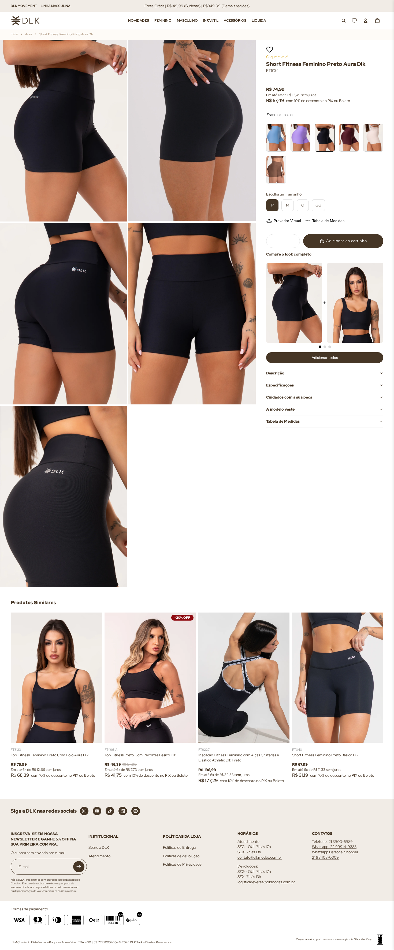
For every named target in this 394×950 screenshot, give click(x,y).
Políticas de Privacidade (182, 864)
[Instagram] (84, 811)
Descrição (275, 373)
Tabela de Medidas (328, 221)
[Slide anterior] (19, 678)
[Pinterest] (135, 811)
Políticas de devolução (181, 856)
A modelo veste (280, 409)
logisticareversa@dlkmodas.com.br (266, 882)
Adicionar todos (325, 357)
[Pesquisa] (344, 21)
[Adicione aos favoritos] (269, 49)
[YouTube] (97, 811)
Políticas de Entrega (179, 847)
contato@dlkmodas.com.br (259, 857)
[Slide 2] (325, 347)
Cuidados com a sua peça (289, 397)
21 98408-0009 (325, 857)
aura (28, 34)
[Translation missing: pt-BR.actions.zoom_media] (63, 130)
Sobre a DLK (98, 847)
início (14, 34)
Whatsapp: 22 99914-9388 (334, 846)
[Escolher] (93, 734)
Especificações (280, 385)
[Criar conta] (78, 867)
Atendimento (99, 856)
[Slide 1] (320, 347)
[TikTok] (110, 811)
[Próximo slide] (94, 678)
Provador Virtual (287, 221)
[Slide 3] (329, 347)
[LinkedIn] (122, 811)
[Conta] (365, 21)
